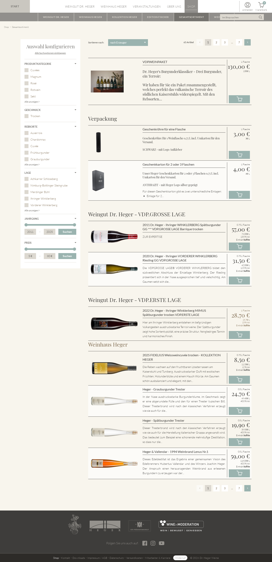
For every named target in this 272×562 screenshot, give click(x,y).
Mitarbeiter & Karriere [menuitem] (157, 557)
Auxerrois (36, 133)
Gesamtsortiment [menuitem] (191, 17)
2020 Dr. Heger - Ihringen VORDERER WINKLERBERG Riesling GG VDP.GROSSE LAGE (180, 258)
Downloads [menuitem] (78, 557)
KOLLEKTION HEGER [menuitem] (124, 17)
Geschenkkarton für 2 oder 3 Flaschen (168, 164)
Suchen (67, 231)
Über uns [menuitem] (174, 6)
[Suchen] (260, 17)
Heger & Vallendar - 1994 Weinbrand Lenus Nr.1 (175, 451)
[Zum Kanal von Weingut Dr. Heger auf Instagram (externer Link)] (161, 543)
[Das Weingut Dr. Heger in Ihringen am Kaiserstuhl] (74, 524)
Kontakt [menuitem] (65, 557)
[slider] (26, 224)
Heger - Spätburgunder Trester (163, 420)
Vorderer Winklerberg (43, 205)
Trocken (35, 116)
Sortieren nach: (96, 42)
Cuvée (34, 146)
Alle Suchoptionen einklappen (50, 52)
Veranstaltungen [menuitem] (147, 6)
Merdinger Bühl (40, 192)
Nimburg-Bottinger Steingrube (49, 185)
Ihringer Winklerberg (43, 198)
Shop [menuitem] (191, 6)
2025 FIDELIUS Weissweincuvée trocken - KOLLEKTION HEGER (182, 357)
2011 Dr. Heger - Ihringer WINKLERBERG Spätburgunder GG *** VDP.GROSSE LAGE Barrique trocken (182, 227)
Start (15, 6)
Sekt (33, 96)
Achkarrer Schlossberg (44, 179)
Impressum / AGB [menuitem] (97, 557)
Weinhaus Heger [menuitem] (114, 6)
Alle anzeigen (31, 101)
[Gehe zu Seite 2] (247, 42)
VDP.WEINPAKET (155, 62)
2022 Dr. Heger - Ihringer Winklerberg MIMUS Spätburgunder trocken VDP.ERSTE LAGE (174, 313)
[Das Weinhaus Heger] (105, 526)
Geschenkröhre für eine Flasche (164, 129)
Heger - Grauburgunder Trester (164, 389)
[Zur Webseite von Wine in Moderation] (181, 525)
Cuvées (34, 70)
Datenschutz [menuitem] (117, 557)
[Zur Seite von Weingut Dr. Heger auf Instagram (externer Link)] (152, 543)
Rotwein (35, 89)
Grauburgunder (40, 159)
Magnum (35, 76)
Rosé (33, 83)
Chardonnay (38, 139)
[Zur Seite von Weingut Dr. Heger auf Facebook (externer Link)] (144, 543)
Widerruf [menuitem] (180, 557)
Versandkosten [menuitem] (134, 557)
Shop (6, 27)
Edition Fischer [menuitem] (158, 17)
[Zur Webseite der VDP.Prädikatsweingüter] (139, 525)
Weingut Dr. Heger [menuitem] (80, 6)
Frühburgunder (40, 152)
